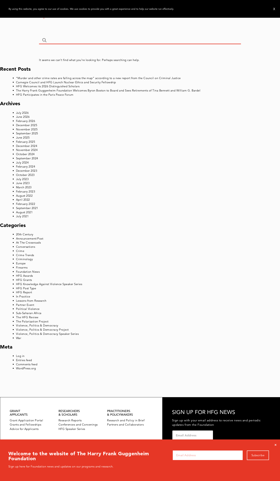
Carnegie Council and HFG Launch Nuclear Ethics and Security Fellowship (66, 82)
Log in (20, 356)
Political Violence (28, 309)
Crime (20, 251)
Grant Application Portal (26, 420)
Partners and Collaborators (125, 424)
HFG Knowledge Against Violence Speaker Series (49, 284)
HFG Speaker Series (71, 429)
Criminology (24, 259)
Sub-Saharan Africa (29, 313)
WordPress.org (26, 368)
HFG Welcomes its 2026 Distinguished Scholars (48, 86)
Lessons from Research (31, 300)
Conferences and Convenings (78, 424)
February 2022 (25, 204)
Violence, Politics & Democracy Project (42, 329)
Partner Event (25, 305)
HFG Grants (24, 280)
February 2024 (25, 166)
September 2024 (27, 158)
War (18, 338)
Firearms (22, 267)
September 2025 (27, 133)
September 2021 (27, 208)
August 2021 (24, 212)
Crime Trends (25, 255)
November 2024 (27, 150)
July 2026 (22, 113)
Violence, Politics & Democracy (37, 325)
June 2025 (23, 137)
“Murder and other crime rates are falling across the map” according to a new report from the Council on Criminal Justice (98, 78)
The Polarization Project (32, 321)
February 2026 (25, 121)
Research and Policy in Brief (125, 420)
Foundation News (28, 271)
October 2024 (25, 154)
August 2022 (24, 195)
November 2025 (27, 129)
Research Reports (70, 420)
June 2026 (23, 117)
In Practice (23, 296)
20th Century (24, 234)
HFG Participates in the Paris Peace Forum (45, 94)
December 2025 (26, 125)
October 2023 (25, 175)
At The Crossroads (28, 242)
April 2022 (23, 199)
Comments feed (27, 364)
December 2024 (26, 146)
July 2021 (22, 216)
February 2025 (25, 141)
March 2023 (24, 187)
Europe (21, 263)
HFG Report (24, 292)
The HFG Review (27, 317)
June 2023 (23, 183)
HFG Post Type (26, 288)
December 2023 (26, 170)
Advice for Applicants (24, 429)
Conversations (25, 247)
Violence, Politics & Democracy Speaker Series (47, 334)
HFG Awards (24, 275)
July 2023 (22, 179)
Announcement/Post (29, 238)
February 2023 (25, 191)
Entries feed (24, 360)
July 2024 (22, 162)
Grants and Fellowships (25, 424)
